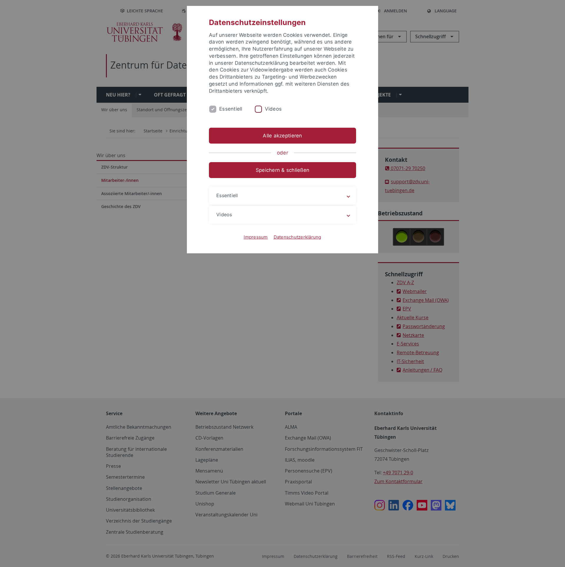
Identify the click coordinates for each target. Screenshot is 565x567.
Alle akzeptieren (282, 136)
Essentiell (230, 109)
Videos (273, 109)
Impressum (255, 237)
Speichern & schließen (282, 170)
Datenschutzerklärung (297, 237)
